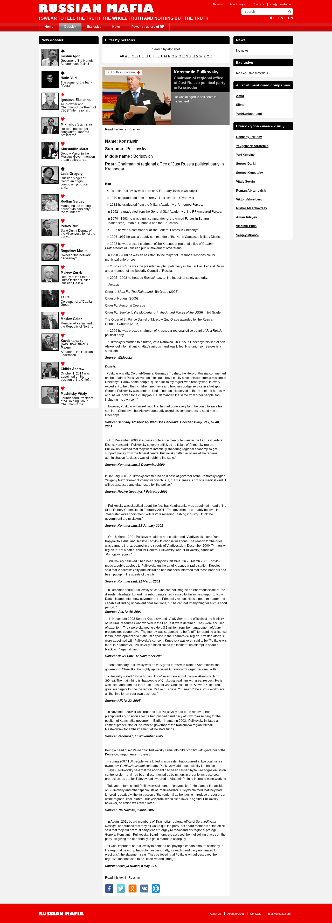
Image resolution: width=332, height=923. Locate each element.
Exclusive (94, 27)
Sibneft (241, 105)
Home (49, 27)
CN (290, 18)
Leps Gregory (71, 174)
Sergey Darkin (246, 163)
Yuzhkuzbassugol (249, 114)
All (122, 56)
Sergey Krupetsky (249, 173)
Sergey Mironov (247, 235)
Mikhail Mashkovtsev (251, 208)
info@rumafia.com (281, 4)
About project (238, 4)
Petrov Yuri (70, 226)
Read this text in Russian (122, 129)
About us (218, 4)
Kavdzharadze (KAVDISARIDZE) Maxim (74, 344)
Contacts (258, 4)
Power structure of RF (148, 27)
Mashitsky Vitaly (74, 393)
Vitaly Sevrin (245, 181)
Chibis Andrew (72, 369)
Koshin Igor (70, 56)
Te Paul (67, 297)
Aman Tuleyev (246, 217)
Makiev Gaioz (71, 319)
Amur (240, 96)
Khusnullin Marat (74, 149)
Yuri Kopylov (245, 155)
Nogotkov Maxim (74, 251)
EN (280, 18)
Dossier (70, 27)
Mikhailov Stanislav (76, 124)
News (116, 27)
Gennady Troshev (249, 137)
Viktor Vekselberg (249, 199)
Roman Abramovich (251, 190)
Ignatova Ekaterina (76, 100)
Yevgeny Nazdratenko (252, 146)
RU (271, 18)
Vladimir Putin (246, 226)
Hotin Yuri (69, 78)
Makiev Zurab (71, 272)
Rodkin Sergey (72, 201)
